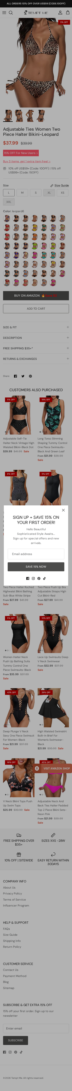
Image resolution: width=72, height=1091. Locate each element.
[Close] (63, 510)
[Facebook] (27, 578)
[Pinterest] (38, 578)
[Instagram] (33, 578)
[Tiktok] (44, 578)
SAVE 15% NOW (36, 567)
